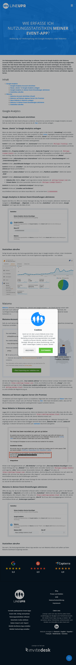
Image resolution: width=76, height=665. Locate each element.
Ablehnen (29, 350)
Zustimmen (46, 350)
